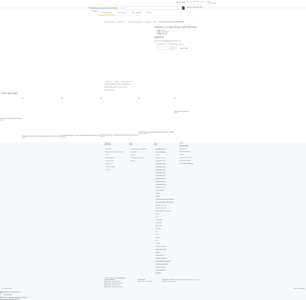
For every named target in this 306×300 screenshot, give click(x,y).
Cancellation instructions (137, 157)
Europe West (159, 219)
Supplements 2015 (161, 187)
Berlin (157, 214)
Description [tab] (109, 81)
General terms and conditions (139, 149)
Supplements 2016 (161, 184)
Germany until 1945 (161, 205)
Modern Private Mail (161, 246)
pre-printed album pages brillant (164, 202)
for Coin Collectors (160, 267)
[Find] (183, 8)
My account (196, 1)
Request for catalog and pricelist (114, 152)
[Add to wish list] (108, 31)
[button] (203, 1)
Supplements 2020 (161, 172)
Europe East (159, 222)
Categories (94, 11)
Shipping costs (110, 160)
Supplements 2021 (161, 169)
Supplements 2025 (161, 157)
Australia (158, 243)
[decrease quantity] (155, 48)
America (158, 237)
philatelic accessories (161, 258)
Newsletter (109, 163)
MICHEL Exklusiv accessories (163, 261)
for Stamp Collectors (161, 149)
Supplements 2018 (161, 178)
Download (108, 149)
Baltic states (159, 225)
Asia (157, 240)
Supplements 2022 (161, 166)
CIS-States (158, 228)
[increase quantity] (172, 51)
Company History (110, 166)
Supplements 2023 (161, 163)
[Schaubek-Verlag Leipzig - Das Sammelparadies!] (103, 7)
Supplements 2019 (161, 175)
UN (156, 231)
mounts (158, 252)
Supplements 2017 (161, 181)
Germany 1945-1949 (161, 208)
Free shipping (166, 40)
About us (108, 169)
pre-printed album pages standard (165, 199)
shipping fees (122, 278)
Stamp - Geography (161, 270)
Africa (157, 234)
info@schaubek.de (188, 163)
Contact (188, 1)
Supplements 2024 (161, 160)
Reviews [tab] (117, 81)
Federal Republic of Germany (163, 211)
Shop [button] (155, 143)
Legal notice (134, 152)
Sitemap (133, 160)
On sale (158, 155)
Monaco (165, 33)
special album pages (161, 249)
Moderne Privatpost (161, 152)
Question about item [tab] (127, 81)
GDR (157, 217)
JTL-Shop (302, 288)
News (107, 155)
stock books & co (160, 255)
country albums (160, 190)
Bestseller (158, 273)
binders (158, 196)
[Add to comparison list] (105, 31)
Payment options (110, 157)
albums (158, 193)
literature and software (162, 264)
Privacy (132, 155)
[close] (105, 27)
